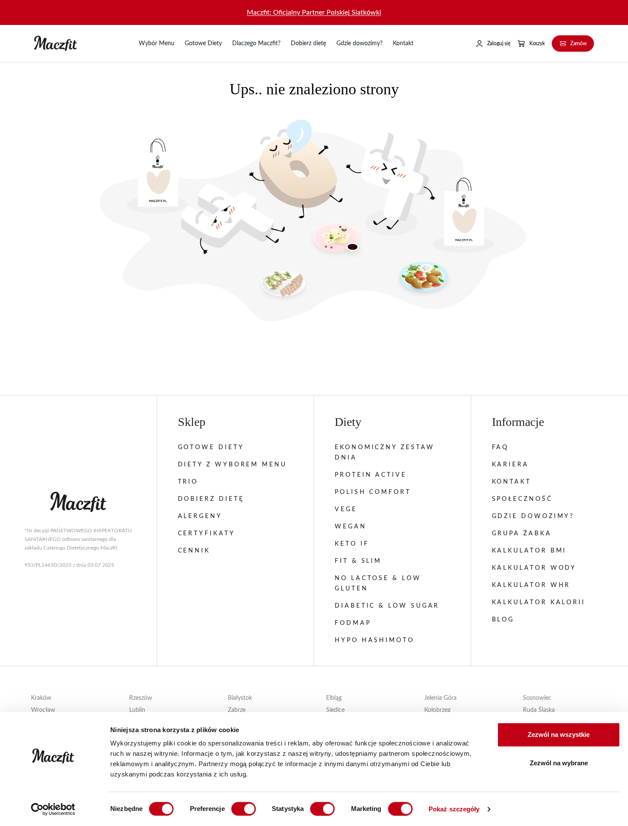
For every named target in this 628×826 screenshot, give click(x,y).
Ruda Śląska (539, 710)
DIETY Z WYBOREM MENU (232, 465)
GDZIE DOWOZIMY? (533, 516)
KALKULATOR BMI (529, 551)
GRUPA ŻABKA (522, 534)
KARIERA (510, 465)
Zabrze (237, 710)
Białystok (240, 698)
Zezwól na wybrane (559, 763)
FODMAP (353, 623)
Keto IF (352, 544)
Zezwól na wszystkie (559, 734)
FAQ (500, 447)
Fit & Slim (358, 561)
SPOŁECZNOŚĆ (522, 499)
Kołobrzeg (437, 710)
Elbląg (334, 698)
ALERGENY (200, 516)
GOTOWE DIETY (211, 447)
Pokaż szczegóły (454, 809)
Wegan (351, 527)
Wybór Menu (156, 43)
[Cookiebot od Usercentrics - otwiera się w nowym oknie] (53, 809)
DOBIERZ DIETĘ (211, 499)
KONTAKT (511, 482)
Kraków (41, 698)
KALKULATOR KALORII (539, 602)
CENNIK (194, 551)
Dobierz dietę (308, 43)
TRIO (188, 482)
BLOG (503, 620)
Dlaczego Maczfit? (256, 43)
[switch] (243, 809)
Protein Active (371, 475)
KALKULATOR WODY (534, 568)
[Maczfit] (78, 502)
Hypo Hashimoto (374, 640)
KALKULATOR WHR (531, 585)
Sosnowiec (537, 698)
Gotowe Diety (203, 43)
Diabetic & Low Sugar (387, 606)
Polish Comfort (373, 492)
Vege (346, 509)
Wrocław (43, 710)
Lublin (137, 710)
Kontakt (403, 43)
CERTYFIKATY (206, 534)
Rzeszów (140, 698)
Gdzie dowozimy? (359, 43)
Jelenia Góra (440, 698)
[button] (492, 43)
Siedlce (335, 710)
